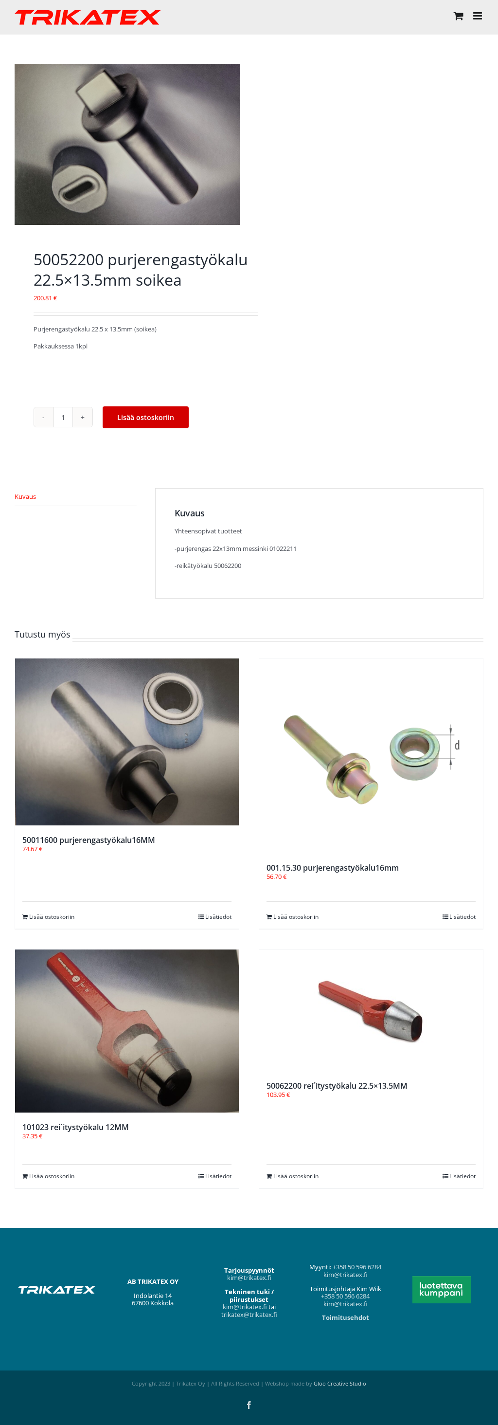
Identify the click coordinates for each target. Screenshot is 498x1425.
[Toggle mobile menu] (478, 16)
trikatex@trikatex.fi (249, 1314)
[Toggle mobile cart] (458, 16)
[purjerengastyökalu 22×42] (127, 144)
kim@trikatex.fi (249, 1277)
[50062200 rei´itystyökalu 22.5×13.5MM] (371, 1010)
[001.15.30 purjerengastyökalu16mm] (371, 755)
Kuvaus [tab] (25, 496)
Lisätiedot (218, 917)
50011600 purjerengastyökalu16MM (88, 840)
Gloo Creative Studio (340, 1383)
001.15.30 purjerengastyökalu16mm (333, 867)
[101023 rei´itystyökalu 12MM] (127, 1031)
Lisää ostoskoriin (145, 417)
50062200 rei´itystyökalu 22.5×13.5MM (337, 1085)
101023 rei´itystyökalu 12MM (75, 1127)
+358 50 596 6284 (357, 1266)
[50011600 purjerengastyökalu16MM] (127, 741)
